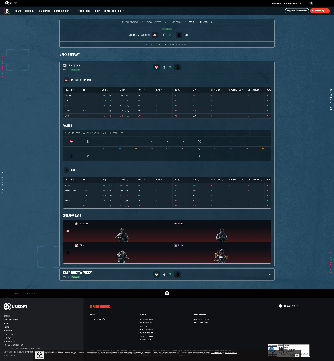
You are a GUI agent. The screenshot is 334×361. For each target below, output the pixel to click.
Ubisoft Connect (12, 320)
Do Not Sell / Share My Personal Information (25, 348)
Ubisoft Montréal (98, 319)
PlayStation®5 (146, 329)
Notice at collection (13, 345)
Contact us (9, 334)
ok (297, 355)
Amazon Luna (145, 340)
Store (7, 316)
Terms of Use (10, 341)
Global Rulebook (201, 319)
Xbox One (144, 326)
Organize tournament (297, 10)
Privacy (7, 338)
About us (8, 323)
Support (8, 331)
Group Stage (175, 22)
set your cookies (231, 353)
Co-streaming (318, 10)
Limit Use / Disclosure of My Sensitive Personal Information (32, 352)
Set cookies (9, 355)
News (6, 327)
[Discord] (167, 293)
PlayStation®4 (146, 333)
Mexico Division (130, 22)
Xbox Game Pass (146, 319)
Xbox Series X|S (146, 323)
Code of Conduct (201, 323)
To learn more (216, 353)
